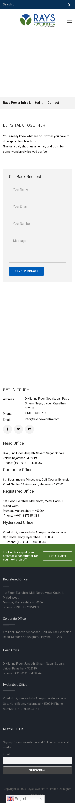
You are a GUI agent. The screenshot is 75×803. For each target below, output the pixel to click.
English (20, 799)
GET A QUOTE (57, 556)
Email (6, 754)
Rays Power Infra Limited (22, 103)
